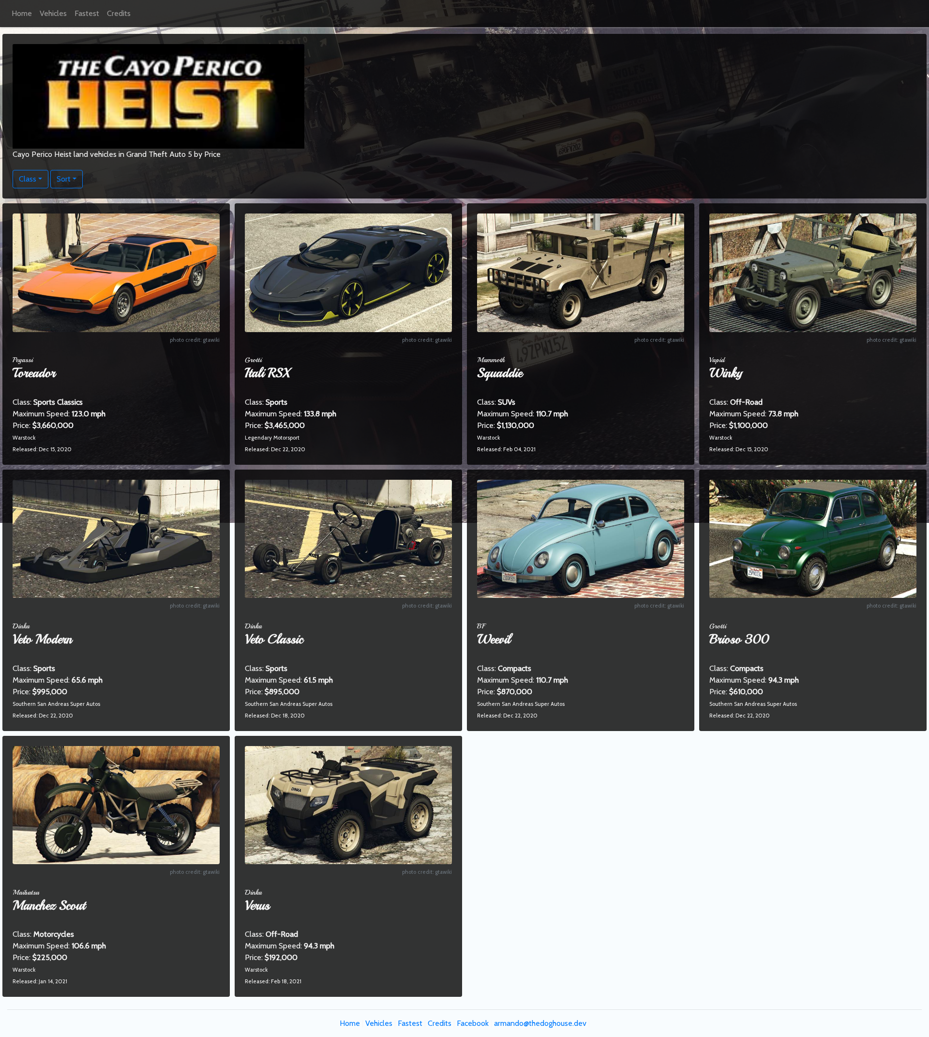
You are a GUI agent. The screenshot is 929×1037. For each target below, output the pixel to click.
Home (22, 13)
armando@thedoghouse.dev (540, 1023)
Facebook (473, 1023)
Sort (64, 178)
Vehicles (53, 13)
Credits (119, 13)
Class (27, 178)
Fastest (87, 13)
